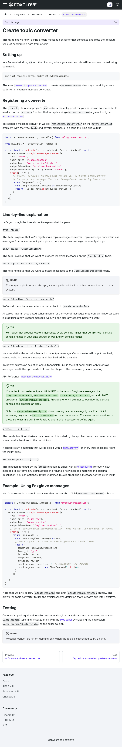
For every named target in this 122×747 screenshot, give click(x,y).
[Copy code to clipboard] (115, 75)
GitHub (7, 720)
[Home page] (6, 14)
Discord (7, 715)
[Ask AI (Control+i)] (117, 5)
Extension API (11, 691)
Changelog (9, 696)
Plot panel (66, 619)
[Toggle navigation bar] (5, 4)
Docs (6, 681)
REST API (8, 686)
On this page (12, 22)
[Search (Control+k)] (109, 4)
